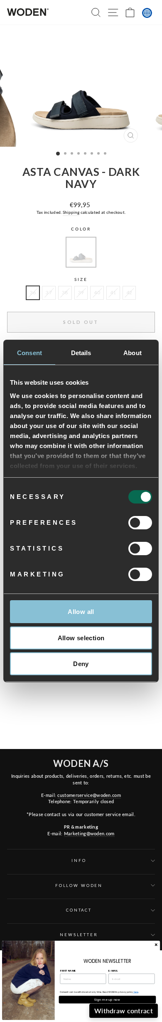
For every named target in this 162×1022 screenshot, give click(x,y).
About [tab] (132, 352)
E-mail (113, 970)
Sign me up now (107, 999)
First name (68, 970)
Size (80, 279)
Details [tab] (81, 352)
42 (129, 292)
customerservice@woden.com (88, 795)
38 (65, 292)
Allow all (81, 611)
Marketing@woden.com (89, 833)
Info (78, 860)
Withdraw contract (123, 1010)
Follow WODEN (79, 885)
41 (113, 292)
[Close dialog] (156, 944)
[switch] (140, 522)
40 (97, 292)
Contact (79, 910)
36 (33, 292)
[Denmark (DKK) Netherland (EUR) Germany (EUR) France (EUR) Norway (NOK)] (147, 13)
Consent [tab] (29, 352)
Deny (81, 663)
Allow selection (81, 637)
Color (81, 229)
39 (81, 292)
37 (49, 292)
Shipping (71, 212)
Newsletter (79, 934)
